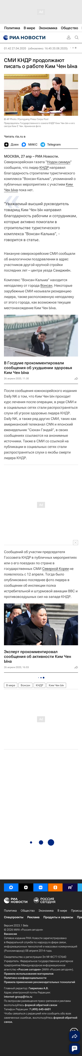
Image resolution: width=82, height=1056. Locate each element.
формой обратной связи (41, 1005)
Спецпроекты (13, 917)
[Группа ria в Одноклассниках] (55, 887)
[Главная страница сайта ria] (24, 37)
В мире (10, 685)
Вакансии (10, 933)
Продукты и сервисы (58, 917)
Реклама (33, 917)
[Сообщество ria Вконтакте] (40, 887)
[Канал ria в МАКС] (11, 887)
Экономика (46, 910)
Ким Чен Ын (56, 685)
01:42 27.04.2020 (15, 48)
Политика (10, 910)
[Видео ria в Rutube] (70, 887)
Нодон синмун (58, 162)
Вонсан (46, 285)
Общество (28, 910)
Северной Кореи (55, 568)
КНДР (44, 167)
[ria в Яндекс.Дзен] (26, 887)
